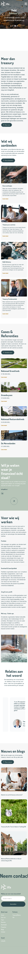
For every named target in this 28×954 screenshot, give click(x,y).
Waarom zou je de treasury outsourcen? (12, 795)
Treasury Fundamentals (10, 299)
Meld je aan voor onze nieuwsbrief (11, 894)
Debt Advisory (7, 262)
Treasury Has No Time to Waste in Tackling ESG (13, 827)
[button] (3, 14)
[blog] (14, 779)
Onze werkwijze (7, 186)
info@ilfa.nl (4, 489)
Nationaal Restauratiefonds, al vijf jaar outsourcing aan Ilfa (11, 859)
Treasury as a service (9, 225)
